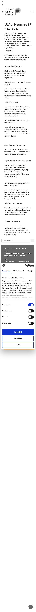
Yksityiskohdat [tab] (18, 271)
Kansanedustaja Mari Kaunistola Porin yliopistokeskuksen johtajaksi (18, 254)
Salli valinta (18, 338)
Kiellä (18, 345)
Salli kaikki (18, 332)
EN (2, 5)
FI (2, 2)
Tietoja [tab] (30, 271)
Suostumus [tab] (6, 271)
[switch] (31, 310)
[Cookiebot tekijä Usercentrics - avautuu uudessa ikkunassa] (25, 265)
